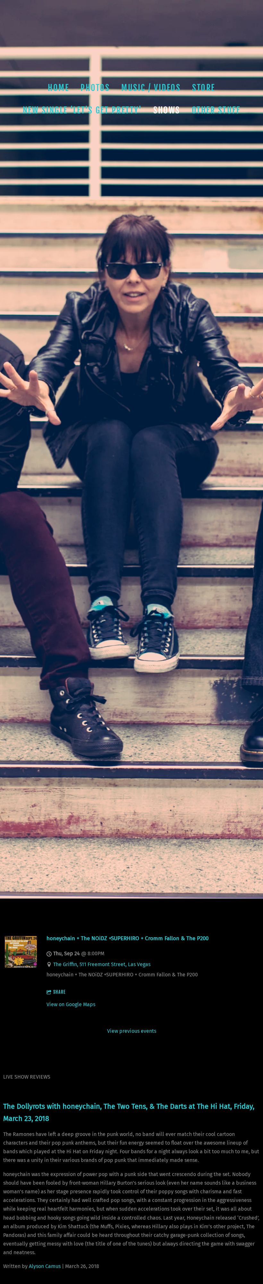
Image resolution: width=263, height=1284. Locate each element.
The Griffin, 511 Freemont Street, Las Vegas (101, 964)
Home (58, 88)
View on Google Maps (71, 1004)
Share (59, 992)
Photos (95, 88)
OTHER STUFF (216, 110)
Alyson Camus (45, 1266)
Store (203, 88)
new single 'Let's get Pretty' (82, 110)
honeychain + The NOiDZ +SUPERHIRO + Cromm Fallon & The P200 (127, 938)
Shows (166, 110)
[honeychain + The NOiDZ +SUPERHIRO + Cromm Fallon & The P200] (21, 966)
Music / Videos (151, 88)
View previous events (131, 1031)
